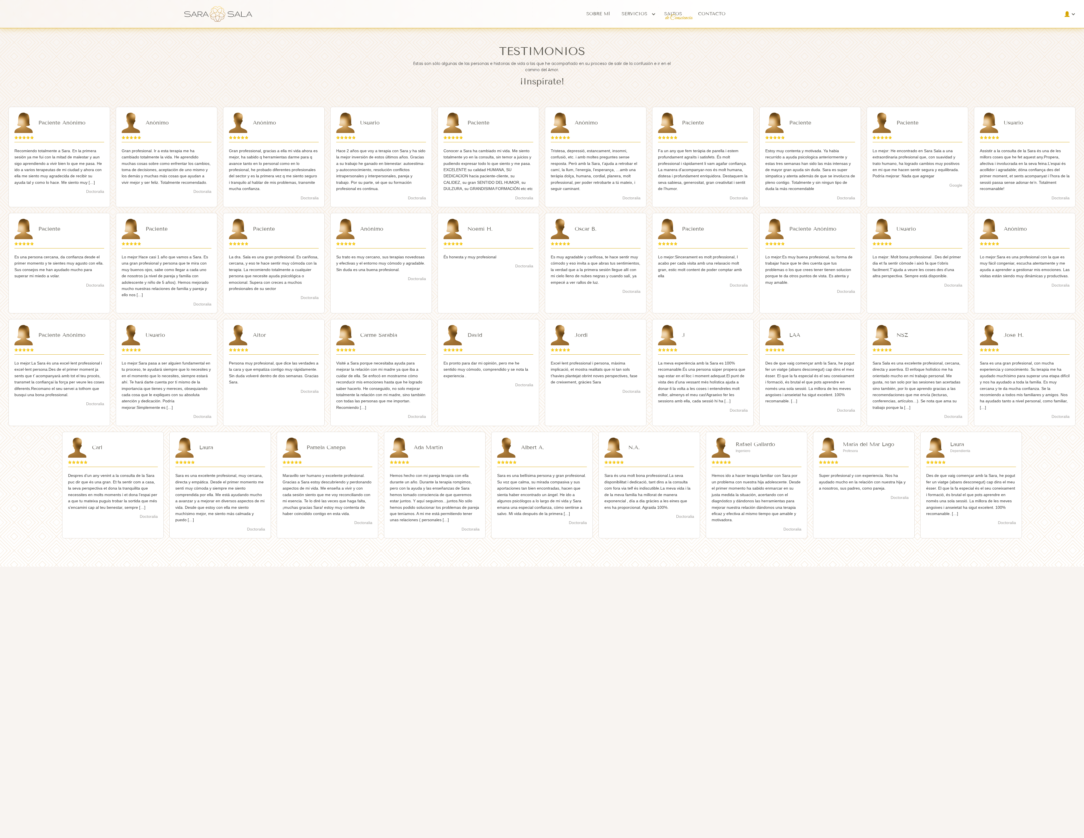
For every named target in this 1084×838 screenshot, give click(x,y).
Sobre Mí (598, 13)
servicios (634, 13)
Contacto (711, 13)
